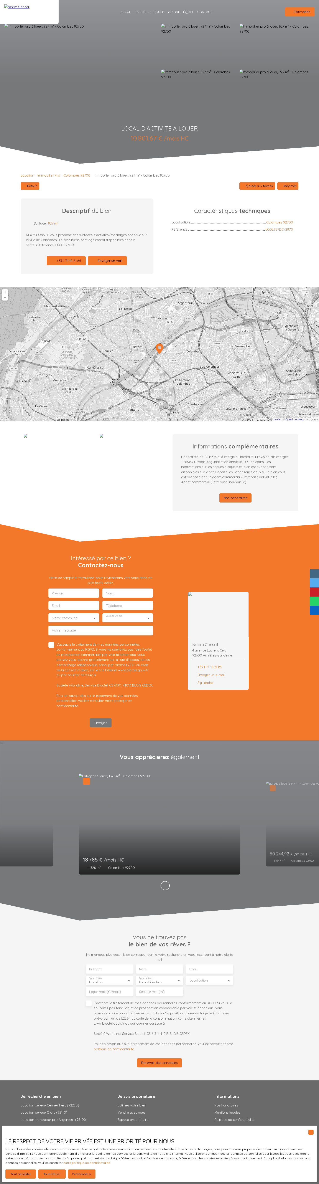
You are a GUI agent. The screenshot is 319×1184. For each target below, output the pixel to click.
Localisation (198, 980)
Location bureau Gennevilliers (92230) (50, 1105)
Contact (204, 12)
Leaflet (277, 419)
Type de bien (146, 978)
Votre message (64, 630)
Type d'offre (95, 978)
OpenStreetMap (294, 419)
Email (56, 606)
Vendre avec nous (132, 1112)
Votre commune (64, 618)
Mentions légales (227, 1112)
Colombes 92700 (77, 175)
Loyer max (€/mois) (105, 992)
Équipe (188, 12)
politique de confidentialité (114, 1049)
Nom (109, 593)
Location (27, 175)
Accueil (126, 12)
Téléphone (114, 606)
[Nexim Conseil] (29, 12)
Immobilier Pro (49, 175)
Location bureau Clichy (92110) (44, 1112)
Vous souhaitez (114, 616)
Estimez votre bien (132, 1105)
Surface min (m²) (152, 992)
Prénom (58, 593)
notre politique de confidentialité (86, 1163)
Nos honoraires (226, 1105)
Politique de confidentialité (234, 1119)
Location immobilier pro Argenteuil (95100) (54, 1119)
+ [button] (5, 292)
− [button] (5, 297)
